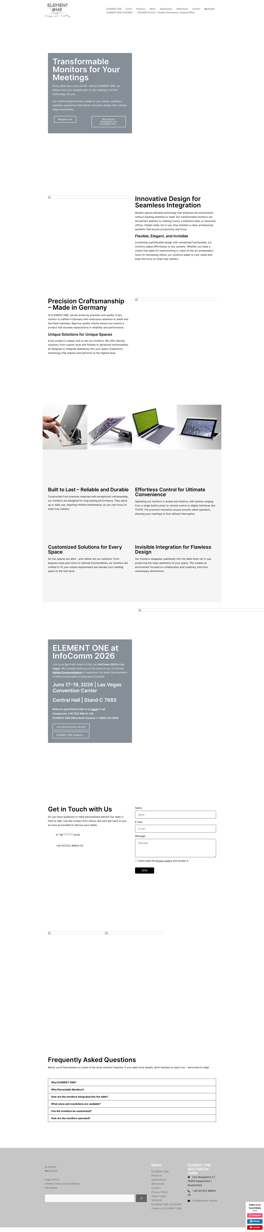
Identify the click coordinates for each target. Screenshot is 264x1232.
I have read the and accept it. (163, 860)
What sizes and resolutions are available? (76, 1103)
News (153, 8)
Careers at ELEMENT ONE (166, 1208)
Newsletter (51, 1187)
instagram (256, 1215)
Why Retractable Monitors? (67, 1089)
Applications (166, 8)
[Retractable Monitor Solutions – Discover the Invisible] (57, 10)
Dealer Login (158, 1196)
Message (140, 836)
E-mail (138, 821)
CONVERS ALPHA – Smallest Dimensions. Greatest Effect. (166, 12)
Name (138, 807)
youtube (256, 1227)
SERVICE (156, 1200)
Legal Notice (52, 1179)
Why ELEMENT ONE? (63, 1082)
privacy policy (164, 860)
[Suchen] (141, 1198)
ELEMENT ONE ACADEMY (120, 12)
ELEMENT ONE (114, 8)
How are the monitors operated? (70, 1118)
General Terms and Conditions (62, 1183)
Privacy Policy (159, 1192)
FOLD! (129, 8)
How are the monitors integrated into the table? (79, 1096)
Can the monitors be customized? (71, 1111)
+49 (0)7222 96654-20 (69, 845)
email (94, 709)
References (182, 8)
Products (140, 8)
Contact (196, 8)
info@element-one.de (204, 1200)
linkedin (256, 1221)
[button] (46, 427)
